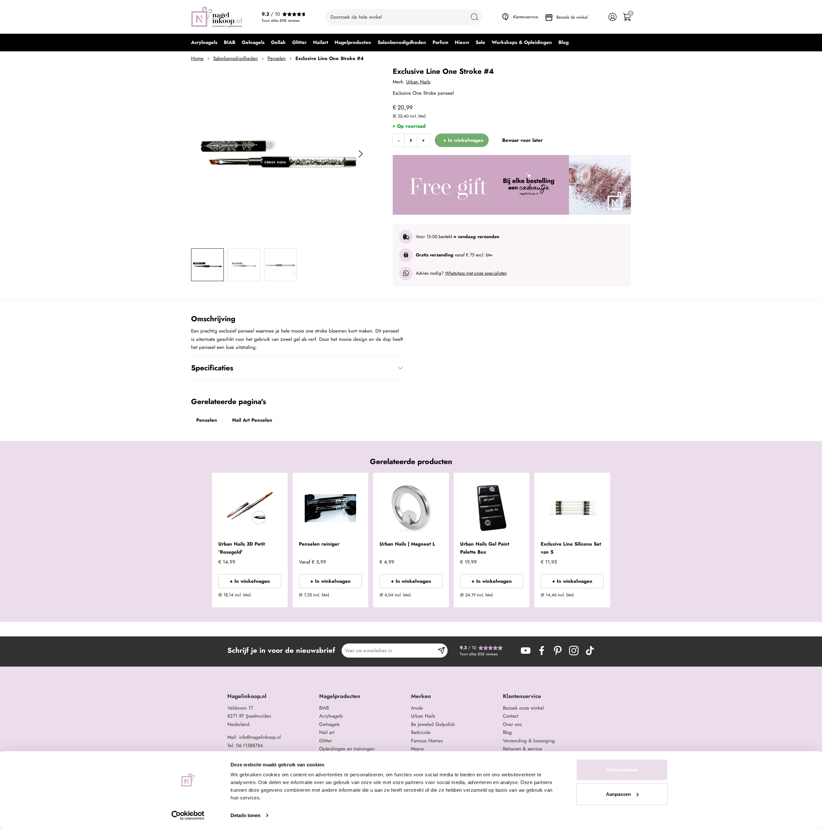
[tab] (270, 696)
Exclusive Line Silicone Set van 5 (571, 548)
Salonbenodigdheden (235, 58)
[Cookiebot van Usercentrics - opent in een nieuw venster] (188, 815)
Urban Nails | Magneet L (407, 544)
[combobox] (404, 17)
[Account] (612, 17)
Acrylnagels (331, 716)
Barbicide (421, 732)
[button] (273, 596)
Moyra (417, 748)
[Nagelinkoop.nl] (216, 16)
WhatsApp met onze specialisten (476, 273)
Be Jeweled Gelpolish (433, 724)
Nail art (326, 732)
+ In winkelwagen (250, 581)
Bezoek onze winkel (523, 708)
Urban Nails (418, 81)
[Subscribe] (441, 650)
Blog (507, 732)
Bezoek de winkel (572, 17)
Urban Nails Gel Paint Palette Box (484, 548)
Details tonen (245, 815)
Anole (417, 708)
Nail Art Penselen (252, 420)
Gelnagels (329, 724)
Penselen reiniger (319, 544)
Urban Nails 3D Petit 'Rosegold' (241, 548)
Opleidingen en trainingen (347, 748)
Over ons (512, 724)
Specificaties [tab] (212, 367)
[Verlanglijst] (598, 17)
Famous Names (427, 740)
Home (197, 58)
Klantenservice (525, 17)
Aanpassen (618, 794)
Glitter (325, 740)
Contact (510, 716)
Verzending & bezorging (529, 740)
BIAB (324, 708)
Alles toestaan (622, 769)
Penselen (276, 58)
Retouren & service (522, 748)
